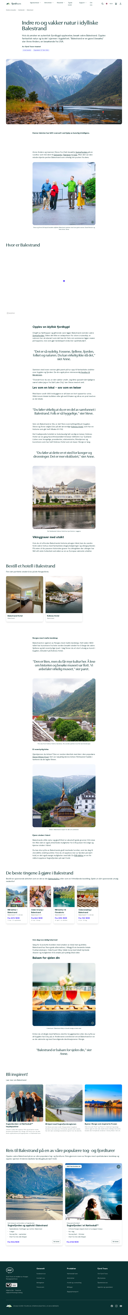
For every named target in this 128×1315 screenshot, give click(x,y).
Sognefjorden (82, 152)
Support (82, 2)
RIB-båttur (78, 855)
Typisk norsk (70, 4)
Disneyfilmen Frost (41, 757)
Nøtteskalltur (54, 879)
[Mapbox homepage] (11, 313)
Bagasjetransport (72, 1291)
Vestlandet (21, 10)
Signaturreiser (34, 2)
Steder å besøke (11, 10)
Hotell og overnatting (74, 1282)
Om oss (91, 4)
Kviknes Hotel (77, 427)
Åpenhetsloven (103, 1282)
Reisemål (60, 2)
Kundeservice (41, 1273)
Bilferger (70, 1287)
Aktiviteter (48, 2)
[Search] (102, 4)
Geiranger (58, 155)
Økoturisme (101, 1278)
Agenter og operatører (105, 1287)
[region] (64, 282)
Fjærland (67, 155)
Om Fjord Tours (103, 1273)
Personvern (40, 1287)
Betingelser (40, 1282)
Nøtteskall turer (72, 1273)
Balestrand (30, 10)
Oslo (75, 155)
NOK (111, 3)
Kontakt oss (41, 1278)
